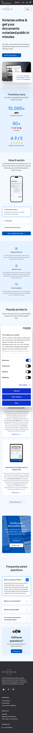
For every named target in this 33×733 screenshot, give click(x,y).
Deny (16, 403)
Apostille (4, 714)
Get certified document (15, 233)
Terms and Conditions (9, 705)
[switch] (28, 366)
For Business (6, 703)
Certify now (15, 545)
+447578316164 (6, 3)
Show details (23, 385)
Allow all (16, 391)
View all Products (15, 502)
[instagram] (13, 689)
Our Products (6, 701)
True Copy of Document (10, 719)
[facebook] (8, 689)
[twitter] (4, 689)
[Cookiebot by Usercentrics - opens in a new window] (23, 328)
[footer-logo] (9, 672)
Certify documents (10, 55)
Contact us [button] (16, 540)
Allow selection (16, 397)
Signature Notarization (9, 716)
